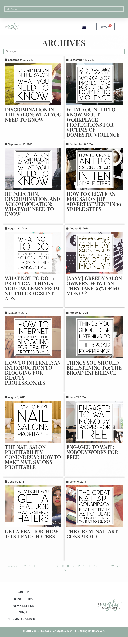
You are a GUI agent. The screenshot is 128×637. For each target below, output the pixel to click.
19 (112, 566)
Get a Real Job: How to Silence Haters (31, 534)
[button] (84, 27)
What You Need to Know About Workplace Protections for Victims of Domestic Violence (93, 122)
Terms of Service (23, 619)
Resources (23, 599)
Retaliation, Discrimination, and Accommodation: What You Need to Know (32, 203)
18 (107, 566)
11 (68, 566)
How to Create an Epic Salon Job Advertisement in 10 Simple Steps (93, 201)
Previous (11, 566)
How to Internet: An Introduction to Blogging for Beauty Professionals (33, 372)
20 (118, 566)
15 (90, 566)
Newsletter (23, 606)
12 (73, 566)
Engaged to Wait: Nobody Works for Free (92, 452)
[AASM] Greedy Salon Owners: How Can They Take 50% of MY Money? (94, 286)
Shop (23, 612)
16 (95, 566)
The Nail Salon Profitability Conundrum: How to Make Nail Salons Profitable (33, 457)
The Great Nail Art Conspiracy (92, 534)
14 (84, 566)
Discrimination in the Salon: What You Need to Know (33, 114)
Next (65, 570)
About (23, 592)
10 (62, 566)
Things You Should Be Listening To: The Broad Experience (94, 367)
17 (101, 566)
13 (79, 566)
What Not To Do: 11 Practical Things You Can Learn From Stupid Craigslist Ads (32, 288)
